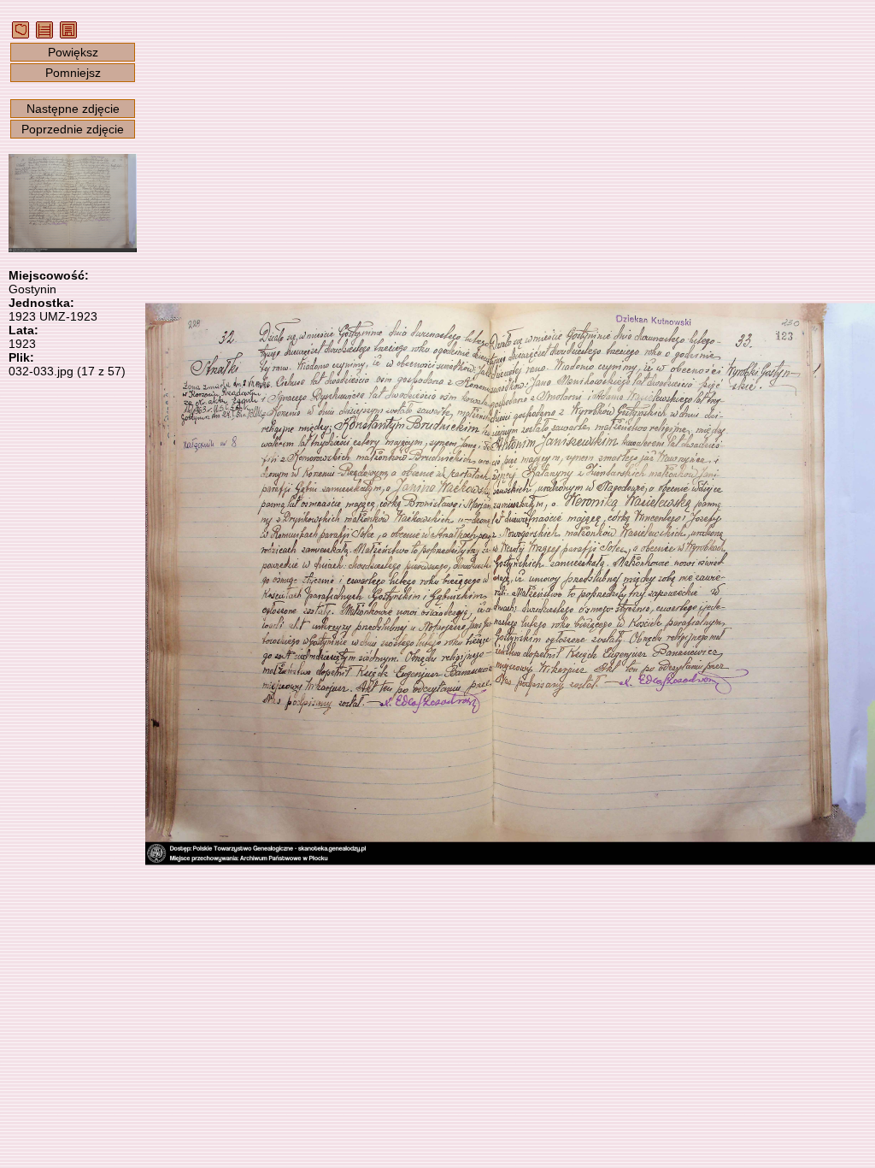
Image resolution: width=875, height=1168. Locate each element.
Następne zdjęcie (73, 108)
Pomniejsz (73, 73)
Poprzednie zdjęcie (72, 129)
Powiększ (73, 52)
